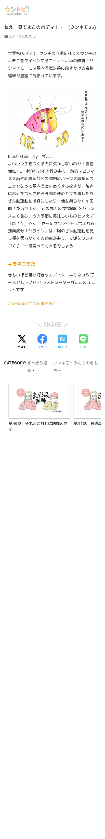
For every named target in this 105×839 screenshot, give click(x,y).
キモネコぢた (21, 264)
